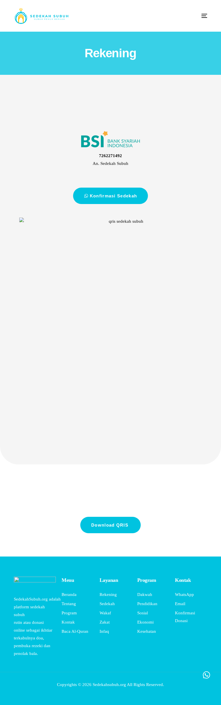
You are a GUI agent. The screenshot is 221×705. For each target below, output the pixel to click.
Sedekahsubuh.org (109, 684)
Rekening (110, 53)
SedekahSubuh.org (31, 599)
